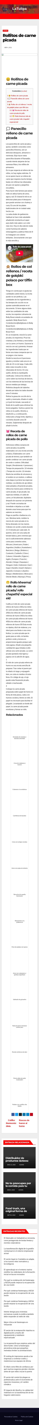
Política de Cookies (27, 1417)
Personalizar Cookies (11, 1417)
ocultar (24, 91)
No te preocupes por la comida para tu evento (18, 1186)
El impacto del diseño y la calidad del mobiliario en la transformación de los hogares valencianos (18, 1392)
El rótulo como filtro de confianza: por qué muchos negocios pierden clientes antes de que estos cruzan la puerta (19, 1369)
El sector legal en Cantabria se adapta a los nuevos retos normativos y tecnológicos (19, 1261)
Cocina (5, 30)
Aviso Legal (18, 1420)
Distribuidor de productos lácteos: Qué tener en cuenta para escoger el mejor (19, 1162)
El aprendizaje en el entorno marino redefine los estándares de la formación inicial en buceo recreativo (19, 1272)
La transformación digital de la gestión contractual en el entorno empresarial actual (19, 1251)
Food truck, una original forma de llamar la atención (17, 1211)
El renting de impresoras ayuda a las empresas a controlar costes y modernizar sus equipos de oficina (18, 1358)
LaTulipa (19, 9)
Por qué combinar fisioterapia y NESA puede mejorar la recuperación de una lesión (19, 1293)
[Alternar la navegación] (21, 16)
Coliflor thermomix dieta (11, 1123)
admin (21, 1165)
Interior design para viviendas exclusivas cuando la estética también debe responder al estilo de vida (19, 1314)
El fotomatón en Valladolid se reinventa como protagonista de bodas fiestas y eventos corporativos (19, 1240)
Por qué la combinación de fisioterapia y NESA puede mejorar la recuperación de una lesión (19, 1282)
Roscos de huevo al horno (24, 1123)
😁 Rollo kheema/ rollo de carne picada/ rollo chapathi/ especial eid (20, 119)
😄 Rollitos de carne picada (17, 96)
